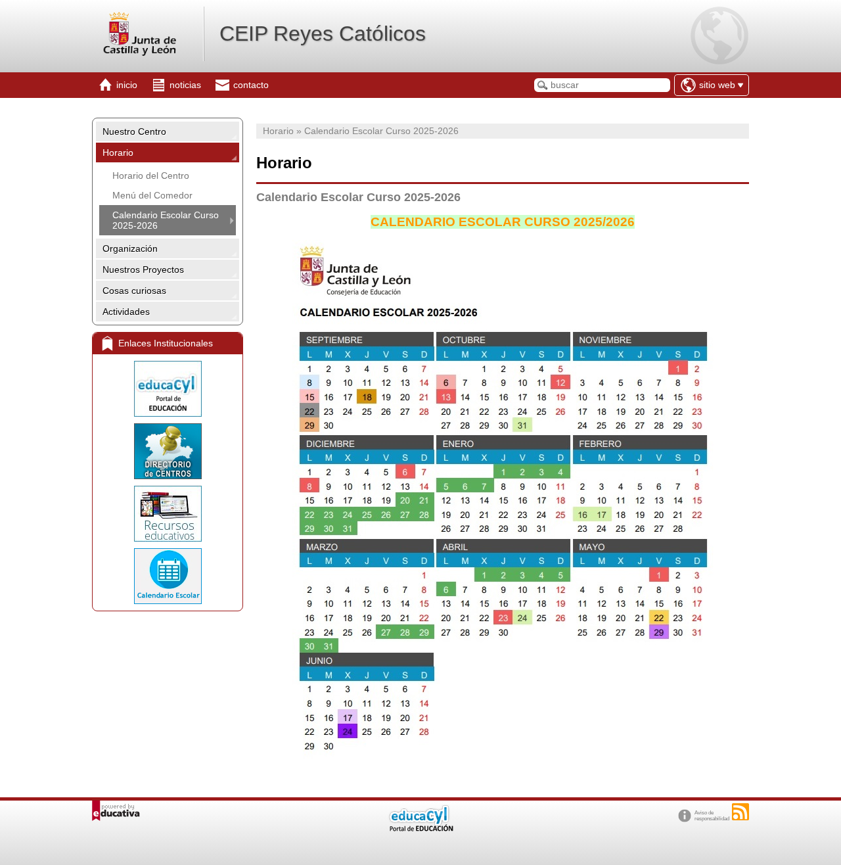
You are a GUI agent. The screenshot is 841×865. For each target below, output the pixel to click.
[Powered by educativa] (116, 811)
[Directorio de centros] (167, 451)
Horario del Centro (150, 175)
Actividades (126, 311)
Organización (130, 248)
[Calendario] (167, 576)
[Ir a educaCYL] (420, 828)
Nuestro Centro (134, 131)
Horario (117, 152)
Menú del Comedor (152, 195)
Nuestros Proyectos (143, 269)
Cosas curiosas (134, 290)
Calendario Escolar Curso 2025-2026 (165, 220)
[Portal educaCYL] (167, 389)
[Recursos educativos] (167, 514)
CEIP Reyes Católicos (322, 33)
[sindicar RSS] (740, 811)
